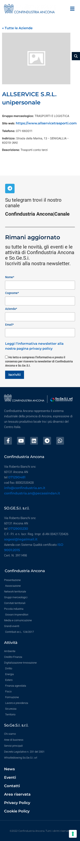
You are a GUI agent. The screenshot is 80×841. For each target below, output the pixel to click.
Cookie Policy (17, 811)
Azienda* (11, 308)
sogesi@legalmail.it (21, 539)
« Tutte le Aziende (17, 28)
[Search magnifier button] (76, 56)
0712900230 (18, 529)
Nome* (9, 277)
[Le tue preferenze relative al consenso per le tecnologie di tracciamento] (73, 834)
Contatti (12, 786)
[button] (72, 8)
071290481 (16, 477)
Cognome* (12, 293)
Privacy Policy (17, 803)
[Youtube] (21, 441)
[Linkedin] (34, 441)
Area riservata (17, 794)
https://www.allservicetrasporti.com (46, 123)
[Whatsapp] (60, 441)
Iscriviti (14, 375)
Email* (9, 324)
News (9, 769)
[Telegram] (10, 188)
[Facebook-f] (8, 441)
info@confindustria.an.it (24, 488)
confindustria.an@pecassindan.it (32, 493)
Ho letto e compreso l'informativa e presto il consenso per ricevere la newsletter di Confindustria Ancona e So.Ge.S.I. (39, 361)
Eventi (10, 777)
